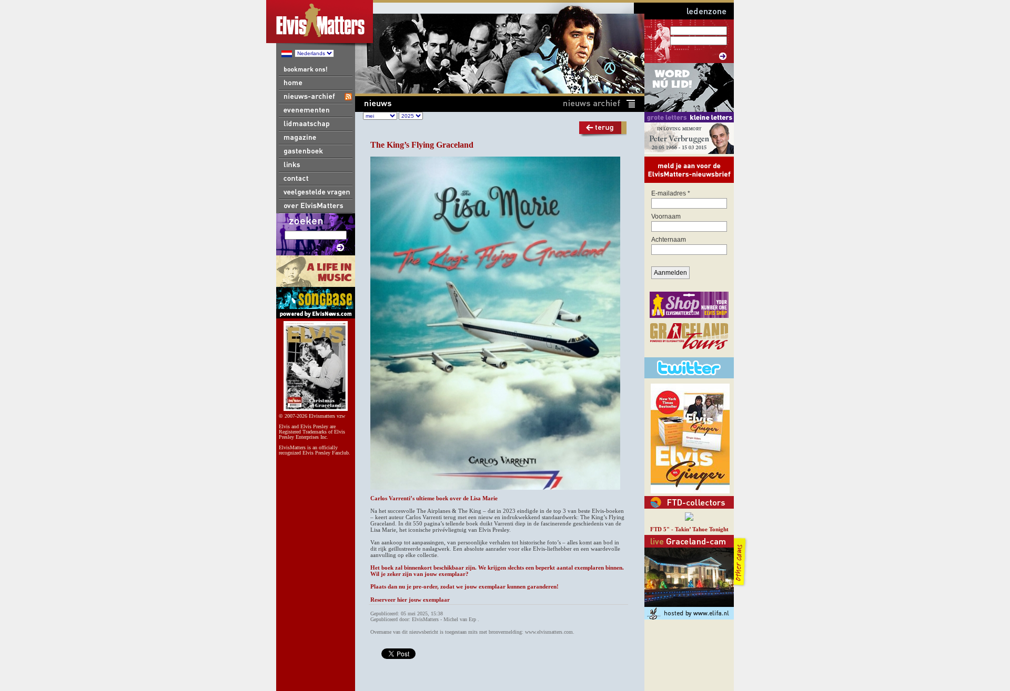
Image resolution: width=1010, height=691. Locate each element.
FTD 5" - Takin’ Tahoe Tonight (689, 529)
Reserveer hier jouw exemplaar (410, 599)
